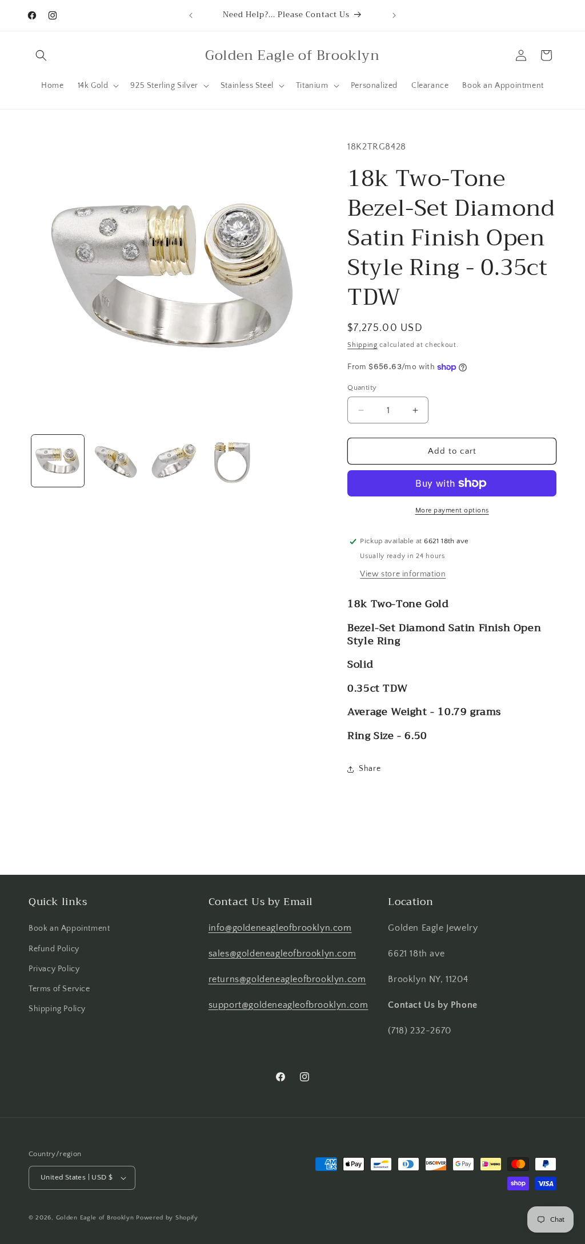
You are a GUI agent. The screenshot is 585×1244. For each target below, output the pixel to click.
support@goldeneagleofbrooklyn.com (288, 1005)
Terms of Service (59, 988)
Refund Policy (54, 949)
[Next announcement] (394, 15)
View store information (403, 574)
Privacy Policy (54, 969)
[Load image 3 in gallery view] (173, 461)
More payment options (452, 510)
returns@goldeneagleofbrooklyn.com (287, 979)
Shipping (362, 345)
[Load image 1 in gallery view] (57, 461)
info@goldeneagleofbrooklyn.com (280, 928)
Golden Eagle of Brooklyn (95, 1217)
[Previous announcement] (190, 15)
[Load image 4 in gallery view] (232, 461)
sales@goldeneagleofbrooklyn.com (282, 953)
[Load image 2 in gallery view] (116, 461)
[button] (41, 55)
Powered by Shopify (167, 1217)
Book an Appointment (69, 928)
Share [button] (369, 768)
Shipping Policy (57, 1008)
